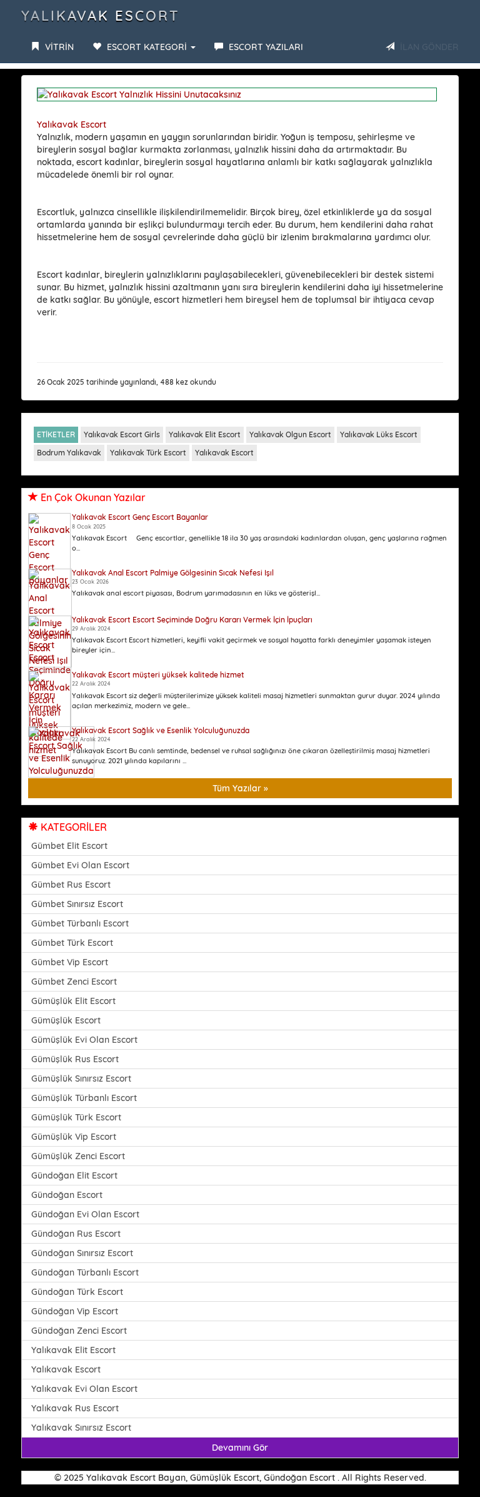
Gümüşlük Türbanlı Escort (84, 1098)
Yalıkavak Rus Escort (75, 1408)
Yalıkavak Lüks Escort (379, 434)
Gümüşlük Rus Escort (75, 1059)
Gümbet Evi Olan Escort (80, 865)
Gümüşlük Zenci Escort (78, 1156)
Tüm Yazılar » (240, 788)
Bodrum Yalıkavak (69, 452)
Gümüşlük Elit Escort (73, 1001)
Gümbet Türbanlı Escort (80, 923)
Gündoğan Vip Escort (74, 1311)
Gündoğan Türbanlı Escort (85, 1272)
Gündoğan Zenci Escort (79, 1330)
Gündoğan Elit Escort (74, 1175)
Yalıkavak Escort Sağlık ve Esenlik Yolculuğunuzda (160, 730)
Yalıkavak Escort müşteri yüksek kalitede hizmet (158, 674)
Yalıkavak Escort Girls (122, 434)
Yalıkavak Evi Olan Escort (84, 1388)
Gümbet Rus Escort (71, 884)
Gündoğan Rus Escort (76, 1233)
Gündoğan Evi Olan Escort (85, 1214)
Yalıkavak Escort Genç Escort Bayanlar (140, 517)
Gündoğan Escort (66, 1194)
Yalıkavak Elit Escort (205, 434)
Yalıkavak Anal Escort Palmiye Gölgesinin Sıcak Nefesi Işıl (173, 572)
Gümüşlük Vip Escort (73, 1136)
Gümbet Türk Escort (72, 942)
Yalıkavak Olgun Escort (290, 434)
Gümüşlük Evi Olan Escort (84, 1039)
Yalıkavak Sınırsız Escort (81, 1427)
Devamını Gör (240, 1447)
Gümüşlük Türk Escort (76, 1117)
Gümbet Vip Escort (69, 962)
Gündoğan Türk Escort (77, 1291)
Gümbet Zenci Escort (74, 981)
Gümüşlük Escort (66, 1020)
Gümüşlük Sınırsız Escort (81, 1078)
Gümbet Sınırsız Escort (77, 904)
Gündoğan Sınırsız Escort (82, 1253)
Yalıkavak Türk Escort (148, 452)
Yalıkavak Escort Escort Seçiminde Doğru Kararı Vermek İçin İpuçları (192, 619)
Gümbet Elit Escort (69, 845)
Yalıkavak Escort (100, 15)
